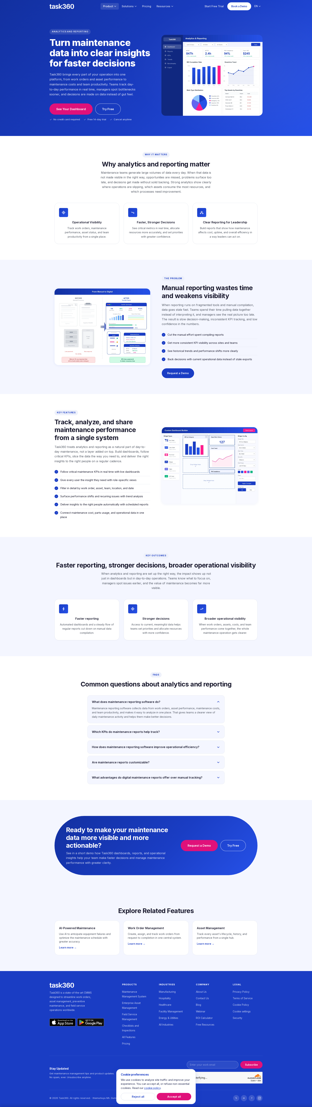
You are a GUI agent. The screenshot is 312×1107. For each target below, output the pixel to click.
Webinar (200, 1011)
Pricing (146, 6)
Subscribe (251, 1064)
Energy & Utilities (168, 1018)
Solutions (128, 6)
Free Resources (205, 1024)
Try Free (108, 109)
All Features (128, 1037)
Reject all (138, 1096)
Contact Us (202, 998)
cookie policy (152, 1088)
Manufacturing (167, 991)
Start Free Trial (214, 6)
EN (256, 6)
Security (237, 1018)
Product (108, 6)
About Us (201, 991)
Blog (198, 1004)
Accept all (174, 1096)
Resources (163, 6)
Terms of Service (243, 998)
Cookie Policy (241, 1004)
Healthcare (165, 1004)
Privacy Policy (241, 991)
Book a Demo (239, 6)
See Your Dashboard (71, 109)
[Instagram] (259, 1098)
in (244, 1098)
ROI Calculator (204, 1018)
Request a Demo (178, 373)
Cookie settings (242, 1011)
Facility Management (171, 1011)
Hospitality (165, 998)
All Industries (166, 1024)
